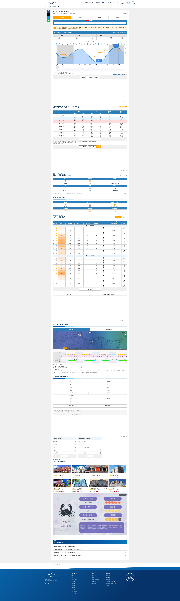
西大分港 (69, 372)
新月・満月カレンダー (76, 593)
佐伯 (71, 398)
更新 (98, 146)
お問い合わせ (108, 575)
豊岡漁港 (64, 372)
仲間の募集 (94, 583)
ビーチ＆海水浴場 (95, 579)
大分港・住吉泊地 (78, 371)
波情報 (99, 17)
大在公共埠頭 (86, 371)
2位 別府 (55, 444)
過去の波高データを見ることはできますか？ (64, 552)
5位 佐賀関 (55, 453)
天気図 (80, 17)
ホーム (46, 6)
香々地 (108, 381)
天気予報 (73, 581)
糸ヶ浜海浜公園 (71, 367)
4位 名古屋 (81, 450)
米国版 (107, 585)
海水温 (117, 17)
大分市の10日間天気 (71, 294)
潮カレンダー (74, 579)
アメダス (73, 589)
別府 (108, 387)
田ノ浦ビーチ (56, 367)
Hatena (48, 18)
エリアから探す (71, 405)
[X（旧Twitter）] (45, 583)
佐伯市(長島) (71, 395)
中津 (71, 384)
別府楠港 (87, 372)
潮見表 (54, 6)
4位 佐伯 (55, 450)
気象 (50, 6)
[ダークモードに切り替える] (128, 2)
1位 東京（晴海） (83, 441)
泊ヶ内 (71, 393)
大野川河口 (92, 371)
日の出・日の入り (75, 591)
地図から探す (108, 405)
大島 (108, 395)
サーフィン (94, 575)
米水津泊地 (108, 398)
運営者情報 (108, 577)
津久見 (108, 393)
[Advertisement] (90, 91)
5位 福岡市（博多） (83, 453)
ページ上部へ (132, 564)
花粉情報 (73, 587)
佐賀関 (108, 390)
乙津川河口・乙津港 (100, 371)
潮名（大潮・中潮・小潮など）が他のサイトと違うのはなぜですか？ (70, 555)
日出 (71, 387)
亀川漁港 (108, 371)
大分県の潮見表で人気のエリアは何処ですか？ (65, 546)
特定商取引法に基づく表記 (111, 583)
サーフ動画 (94, 581)
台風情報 (73, 583)
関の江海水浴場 (63, 367)
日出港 (82, 372)
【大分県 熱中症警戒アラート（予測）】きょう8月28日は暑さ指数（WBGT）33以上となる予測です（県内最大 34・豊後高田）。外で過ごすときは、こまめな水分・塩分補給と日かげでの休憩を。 (90, 28)
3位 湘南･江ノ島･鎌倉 (84, 447)
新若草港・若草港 (121, 371)
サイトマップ (108, 579)
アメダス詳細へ (124, 193)
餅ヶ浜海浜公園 (79, 367)
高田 (108, 384)
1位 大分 (55, 441)
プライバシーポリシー (110, 581)
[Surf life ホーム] (52, 2)
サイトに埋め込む (122, 106)
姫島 (71, 381)
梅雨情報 (73, 585)
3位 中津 (55, 447)
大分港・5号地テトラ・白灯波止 (66, 371)
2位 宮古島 (81, 444)
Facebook (48, 11)
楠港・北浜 (113, 371)
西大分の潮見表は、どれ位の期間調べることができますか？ (68, 549)
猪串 (71, 401)
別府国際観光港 (93, 372)
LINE (48, 21)
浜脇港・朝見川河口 (76, 372)
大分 (71, 390)
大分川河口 (55, 371)
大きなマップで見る (57, 364)
